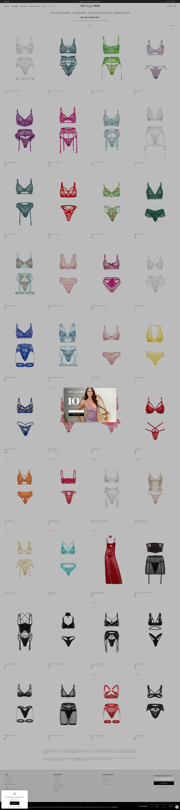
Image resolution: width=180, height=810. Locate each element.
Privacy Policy (115, 807)
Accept (157, 806)
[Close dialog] (115, 389)
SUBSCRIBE (76, 414)
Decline (170, 806)
